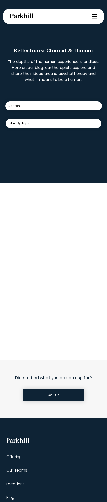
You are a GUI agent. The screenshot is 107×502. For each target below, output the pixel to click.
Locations (15, 484)
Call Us (53, 395)
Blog (10, 497)
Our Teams (16, 470)
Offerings (15, 457)
